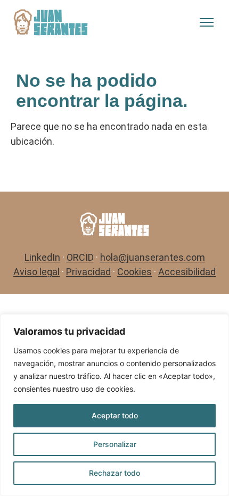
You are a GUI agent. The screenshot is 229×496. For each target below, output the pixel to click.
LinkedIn (42, 257)
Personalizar (114, 444)
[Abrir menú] (206, 22)
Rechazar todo (114, 472)
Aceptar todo (115, 415)
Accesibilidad (187, 271)
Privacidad (88, 271)
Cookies (134, 271)
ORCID (80, 257)
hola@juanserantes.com (152, 257)
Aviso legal (36, 271)
